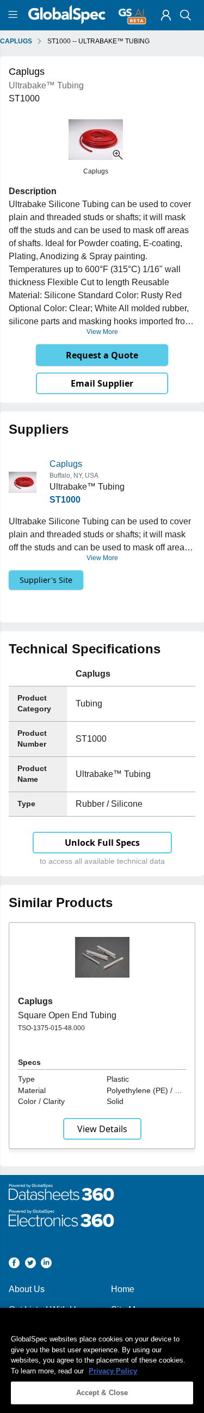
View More (102, 332)
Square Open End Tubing (67, 1015)
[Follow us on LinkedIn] (46, 1264)
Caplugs (66, 463)
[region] (102, 1360)
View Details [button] (102, 1129)
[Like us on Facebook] (14, 1264)
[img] (165, 15)
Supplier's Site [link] (46, 580)
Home (122, 1289)
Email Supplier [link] (102, 383)
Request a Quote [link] (102, 355)
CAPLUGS (16, 41)
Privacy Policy (113, 1371)
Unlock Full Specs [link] (102, 843)
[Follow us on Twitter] (30, 1264)
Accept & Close (102, 1393)
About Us (27, 1289)
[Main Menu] (14, 15)
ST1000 (65, 499)
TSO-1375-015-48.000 (51, 1028)
